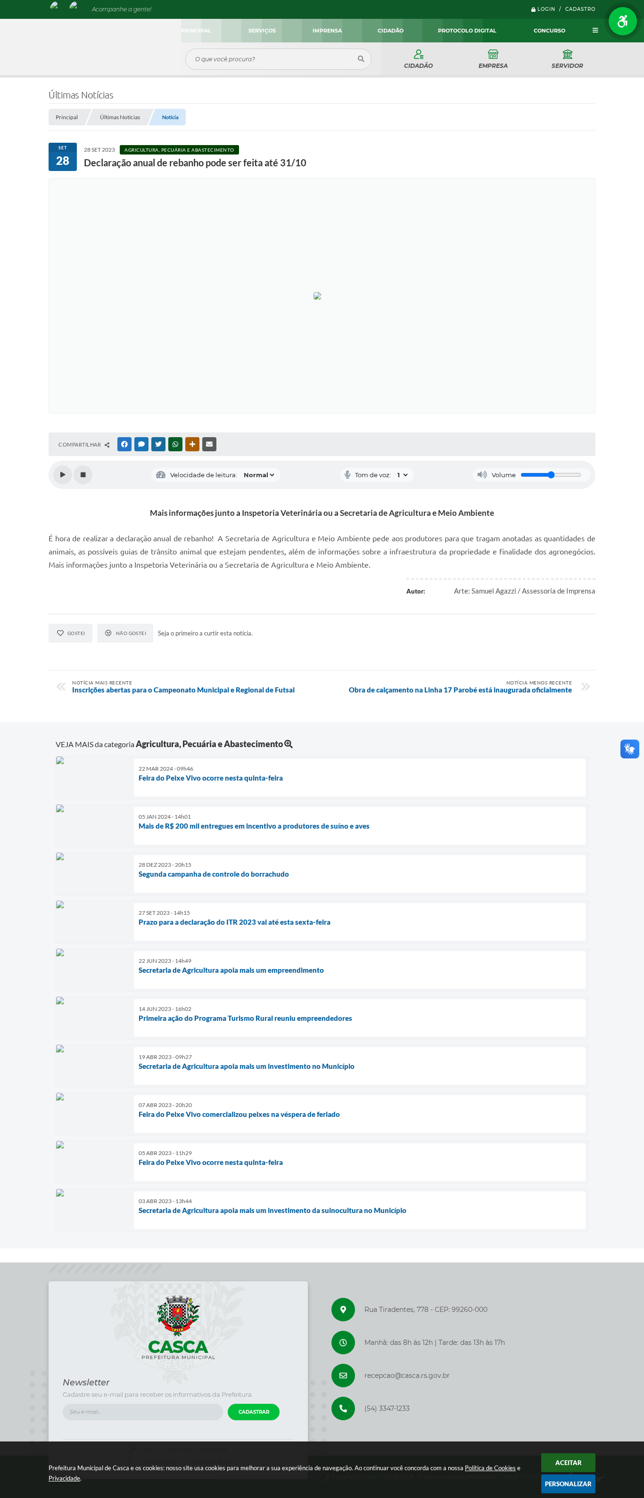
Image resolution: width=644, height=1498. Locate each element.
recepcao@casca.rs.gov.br (407, 1375)
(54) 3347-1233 (387, 1408)
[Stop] (83, 474)
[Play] (62, 474)
